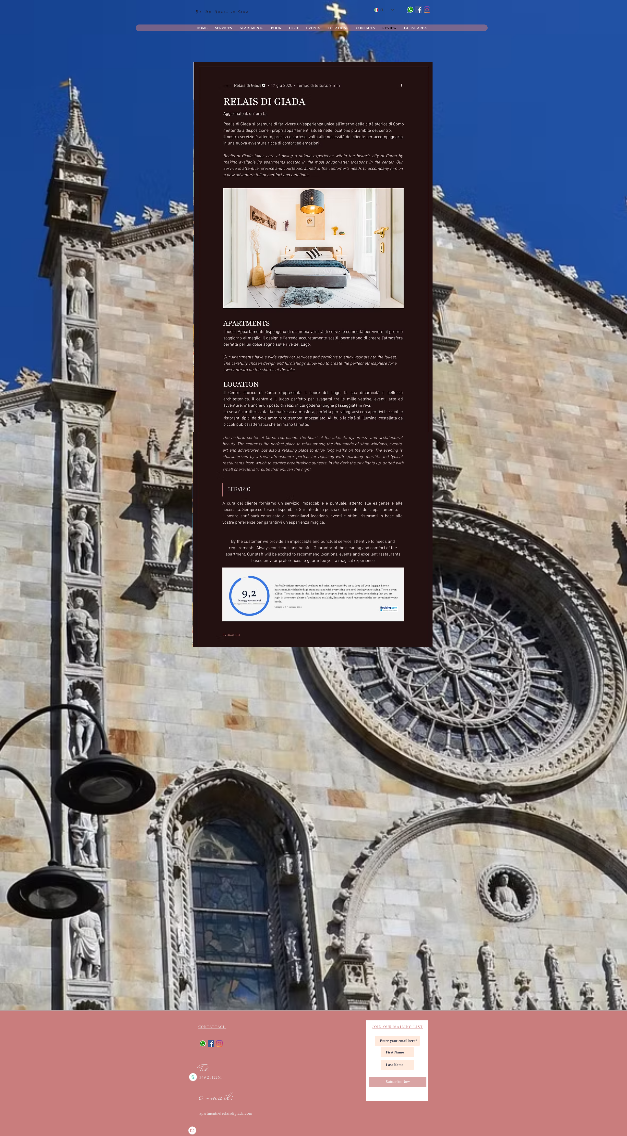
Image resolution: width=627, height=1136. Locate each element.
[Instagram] (427, 9)
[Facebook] (418, 9)
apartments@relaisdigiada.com (225, 1113)
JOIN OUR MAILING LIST (397, 1026)
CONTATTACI (212, 1026)
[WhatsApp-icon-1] (410, 9)
